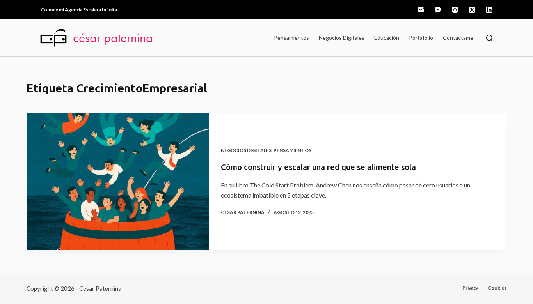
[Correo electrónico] (421, 10)
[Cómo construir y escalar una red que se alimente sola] (118, 181)
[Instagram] (455, 10)
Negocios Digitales (341, 37)
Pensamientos (291, 37)
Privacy (470, 288)
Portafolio (421, 37)
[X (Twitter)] (472, 10)
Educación (386, 37)
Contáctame (458, 37)
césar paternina (113, 38)
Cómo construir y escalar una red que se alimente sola (318, 167)
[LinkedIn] (489, 10)
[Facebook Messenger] (438, 10)
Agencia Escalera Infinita (91, 9)
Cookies (497, 288)
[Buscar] (489, 38)
